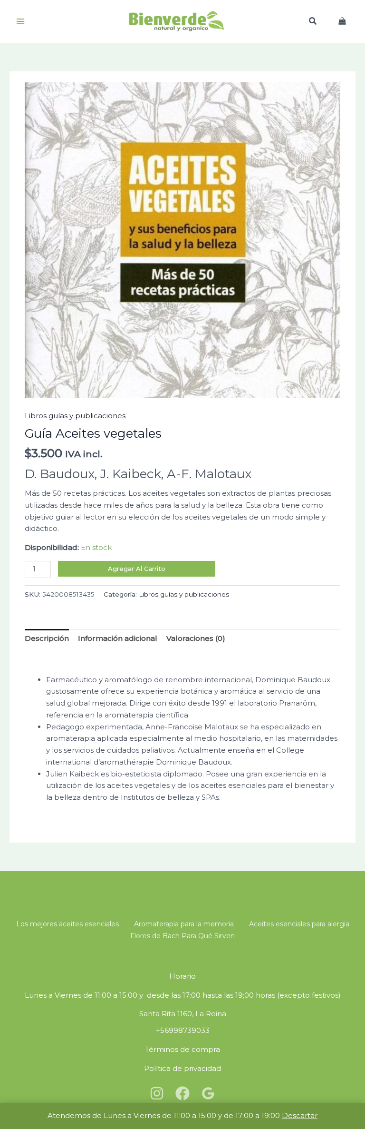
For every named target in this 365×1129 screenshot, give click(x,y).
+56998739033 (183, 1030)
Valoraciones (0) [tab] (195, 638)
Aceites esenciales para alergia (299, 924)
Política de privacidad (182, 1068)
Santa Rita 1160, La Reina (182, 1013)
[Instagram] (157, 1093)
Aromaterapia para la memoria (184, 924)
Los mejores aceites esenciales (67, 924)
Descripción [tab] (47, 638)
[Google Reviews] (208, 1093)
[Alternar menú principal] (20, 21)
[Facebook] (182, 1093)
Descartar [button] (299, 1115)
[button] (313, 22)
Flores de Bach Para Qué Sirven (182, 936)
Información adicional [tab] (117, 638)
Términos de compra (182, 1049)
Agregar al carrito (136, 568)
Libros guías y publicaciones (75, 415)
